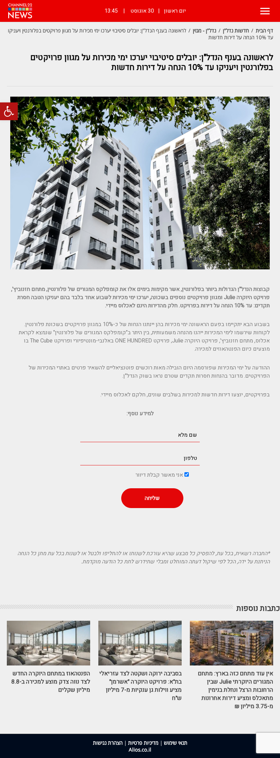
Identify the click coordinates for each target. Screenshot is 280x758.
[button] (9, 111)
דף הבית (264, 30)
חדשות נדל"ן (236, 30)
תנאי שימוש (175, 742)
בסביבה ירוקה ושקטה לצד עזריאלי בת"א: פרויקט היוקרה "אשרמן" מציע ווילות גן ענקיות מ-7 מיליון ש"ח (140, 685)
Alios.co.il (140, 749)
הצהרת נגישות (108, 742)
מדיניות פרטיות (143, 742)
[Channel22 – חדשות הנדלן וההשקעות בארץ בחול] (20, 10)
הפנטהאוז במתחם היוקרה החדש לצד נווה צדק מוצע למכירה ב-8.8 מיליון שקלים (50, 681)
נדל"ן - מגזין (204, 30)
